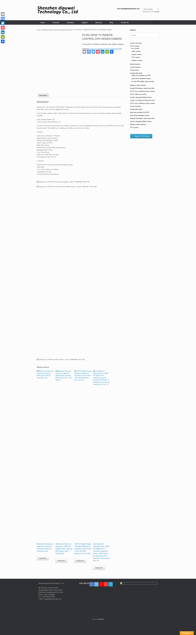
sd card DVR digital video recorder (143, 81)
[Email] (2, 14)
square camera (136, 54)
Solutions (70, 22)
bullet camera (136, 51)
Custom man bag (135, 43)
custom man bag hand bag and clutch (142, 100)
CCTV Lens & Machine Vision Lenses (142, 91)
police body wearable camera (141, 78)
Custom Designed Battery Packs (141, 97)
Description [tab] (43, 95)
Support (84, 22)
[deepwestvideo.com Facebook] (91, 584)
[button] (156, 22)
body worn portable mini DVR (63, 30)
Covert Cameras (135, 67)
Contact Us (125, 22)
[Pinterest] (2, 27)
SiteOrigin (101, 619)
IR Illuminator (134, 70)
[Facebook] (2, 18)
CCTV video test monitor (138, 94)
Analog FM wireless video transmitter (142, 88)
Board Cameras (135, 64)
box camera (135, 48)
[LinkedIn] (2, 32)
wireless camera (137, 60)
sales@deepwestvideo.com (130, 9)
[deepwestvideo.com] (58, 10)
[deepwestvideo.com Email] (110, 584)
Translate (156, 11)
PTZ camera (136, 57)
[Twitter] (2, 23)
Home (43, 22)
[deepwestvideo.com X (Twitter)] (96, 584)
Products (56, 22)
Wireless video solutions (138, 85)
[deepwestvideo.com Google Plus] (101, 584)
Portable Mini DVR (47, 30)
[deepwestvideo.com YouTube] (106, 584)
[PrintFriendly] (2, 37)
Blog (111, 22)
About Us (98, 22)
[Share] (2, 41)
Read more (42, 558)
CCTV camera (134, 46)
